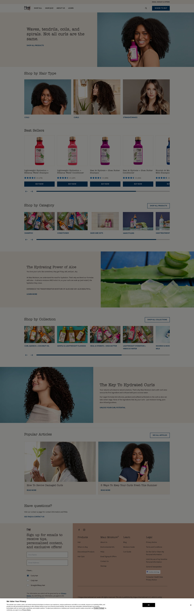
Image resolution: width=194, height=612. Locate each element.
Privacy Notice (26, 610)
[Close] (191, 605)
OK (149, 605)
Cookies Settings (99, 608)
